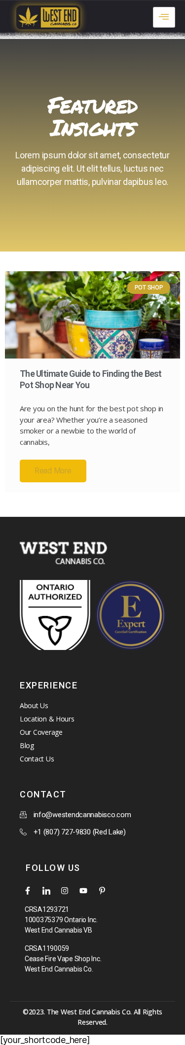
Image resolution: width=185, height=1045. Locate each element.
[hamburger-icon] (164, 17)
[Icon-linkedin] (46, 891)
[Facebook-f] (28, 891)
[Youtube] (83, 891)
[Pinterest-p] (102, 891)
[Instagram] (65, 891)
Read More (53, 470)
